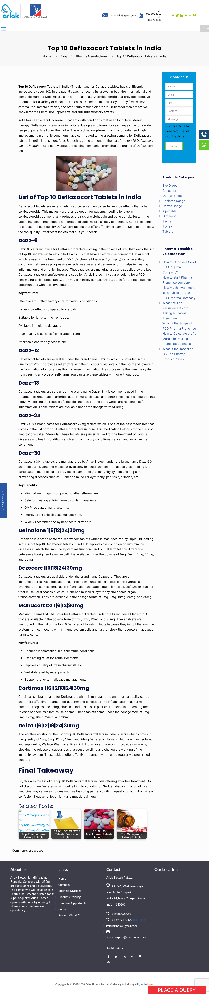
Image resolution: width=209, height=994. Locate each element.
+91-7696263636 (154, 18)
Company (64, 885)
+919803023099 (120, 914)
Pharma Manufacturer (91, 56)
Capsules (169, 191)
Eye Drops (169, 185)
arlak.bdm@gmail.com (123, 15)
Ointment (169, 216)
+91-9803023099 (153, 12)
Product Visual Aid (70, 915)
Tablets (167, 231)
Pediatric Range (173, 201)
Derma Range (172, 206)
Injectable (169, 211)
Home (47, 56)
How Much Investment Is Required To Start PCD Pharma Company (178, 293)
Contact (63, 909)
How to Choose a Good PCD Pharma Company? (179, 267)
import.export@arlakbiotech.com (126, 937)
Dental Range (172, 196)
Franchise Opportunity (72, 903)
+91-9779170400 (121, 920)
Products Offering (69, 897)
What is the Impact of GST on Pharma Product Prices (177, 354)
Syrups (167, 226)
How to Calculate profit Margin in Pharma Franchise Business (179, 339)
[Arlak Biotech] (24, 11)
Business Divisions (69, 891)
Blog (63, 56)
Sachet (167, 221)
